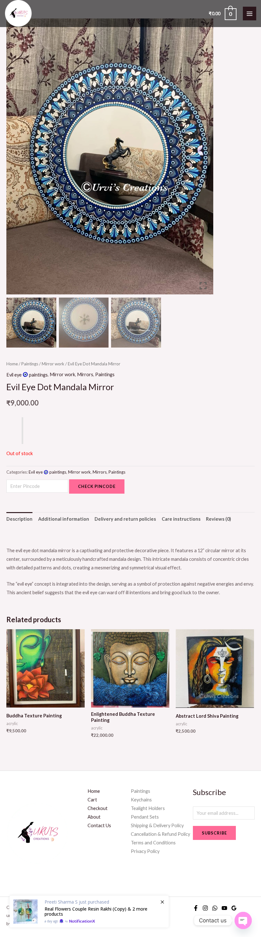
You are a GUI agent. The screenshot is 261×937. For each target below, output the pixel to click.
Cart (92, 799)
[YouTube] (224, 908)
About (94, 817)
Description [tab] (19, 519)
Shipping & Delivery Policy (157, 825)
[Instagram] (205, 908)
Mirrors (85, 374)
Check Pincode (97, 486)
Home (12, 363)
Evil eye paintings (27, 374)
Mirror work (53, 363)
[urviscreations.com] (18, 13)
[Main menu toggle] (249, 13)
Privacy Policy (145, 851)
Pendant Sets (145, 817)
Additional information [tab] (63, 519)
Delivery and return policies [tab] (125, 519)
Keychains (141, 799)
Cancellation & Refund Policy (160, 834)
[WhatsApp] (215, 908)
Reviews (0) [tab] (218, 519)
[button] (203, 159)
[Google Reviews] (234, 908)
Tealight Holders (148, 808)
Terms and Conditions (153, 842)
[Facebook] (196, 908)
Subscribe (214, 832)
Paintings (29, 363)
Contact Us (99, 825)
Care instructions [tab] (181, 519)
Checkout (98, 808)
